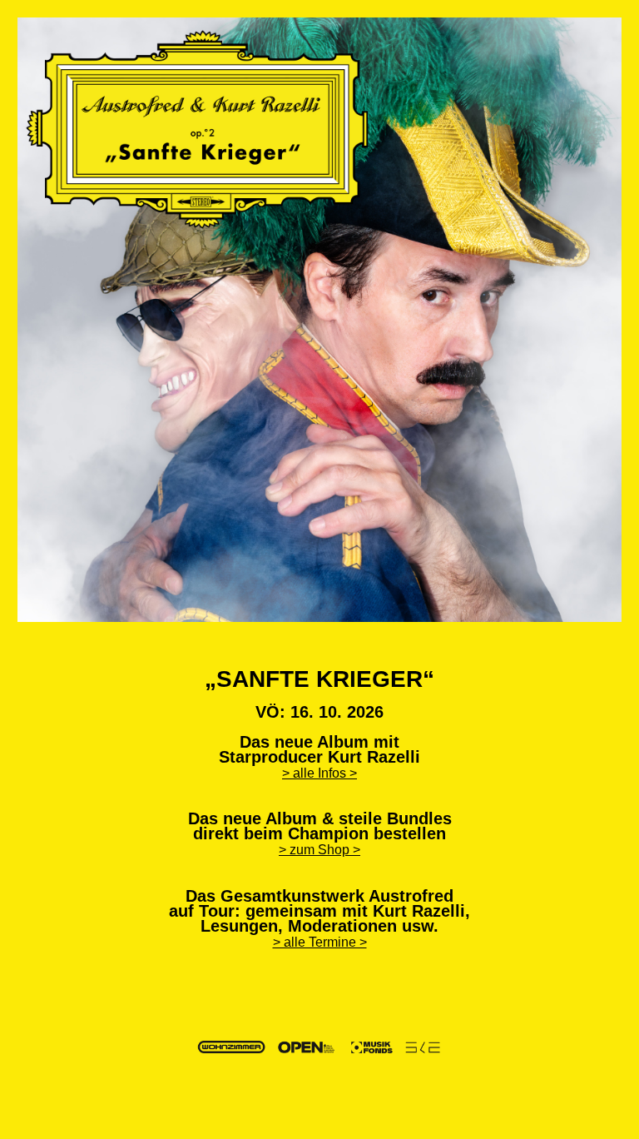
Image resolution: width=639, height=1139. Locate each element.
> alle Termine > (320, 942)
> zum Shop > (319, 850)
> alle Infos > (319, 773)
